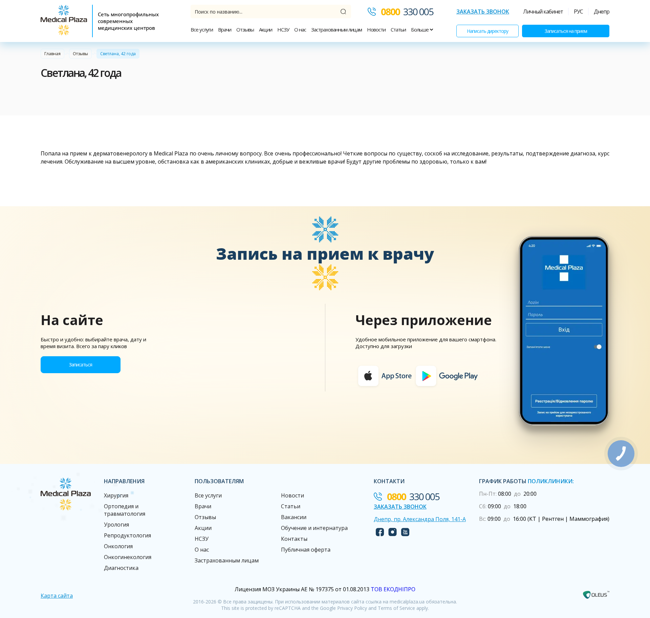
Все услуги (202, 29)
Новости (376, 29)
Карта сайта (57, 595)
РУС (578, 11)
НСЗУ (283, 29)
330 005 (407, 11)
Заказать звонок (482, 11)
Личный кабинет (543, 11)
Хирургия (116, 495)
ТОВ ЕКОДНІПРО (393, 589)
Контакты (294, 538)
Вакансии (293, 517)
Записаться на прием (566, 31)
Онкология (118, 546)
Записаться (80, 364)
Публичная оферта (305, 549)
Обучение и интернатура (314, 528)
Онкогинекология (127, 557)
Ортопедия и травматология (124, 510)
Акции (265, 29)
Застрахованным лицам (336, 29)
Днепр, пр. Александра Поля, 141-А (420, 519)
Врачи (224, 29)
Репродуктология (127, 535)
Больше (420, 29)
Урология (116, 524)
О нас (300, 29)
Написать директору (487, 31)
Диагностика (121, 568)
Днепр (601, 11)
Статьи (398, 29)
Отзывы (245, 29)
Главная (52, 54)
